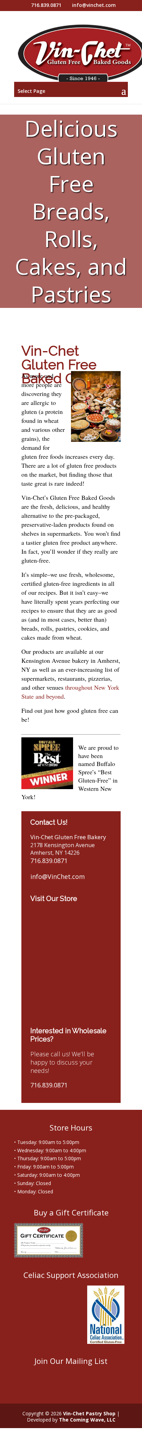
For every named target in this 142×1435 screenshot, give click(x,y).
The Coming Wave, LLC (87, 1419)
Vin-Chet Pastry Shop (89, 1413)
